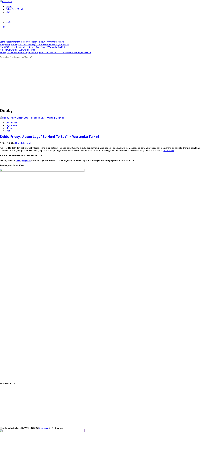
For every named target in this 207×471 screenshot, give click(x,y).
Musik (9, 128)
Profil (8, 130)
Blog (8, 12)
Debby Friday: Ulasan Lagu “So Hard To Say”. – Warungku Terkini (49, 137)
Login (8, 22)
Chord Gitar (11, 122)
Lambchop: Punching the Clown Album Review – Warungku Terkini (32, 41)
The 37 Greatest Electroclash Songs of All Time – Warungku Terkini (32, 47)
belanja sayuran (23, 160)
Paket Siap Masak (15, 9)
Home (9, 6)
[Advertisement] (103, 85)
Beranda (4, 57)
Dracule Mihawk (23, 142)
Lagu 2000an (12, 125)
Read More (168, 150)
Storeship (44, 428)
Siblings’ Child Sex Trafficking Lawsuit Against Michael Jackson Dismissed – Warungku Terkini (45, 52)
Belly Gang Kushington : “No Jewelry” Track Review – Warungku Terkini (34, 44)
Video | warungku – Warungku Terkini (18, 49)
